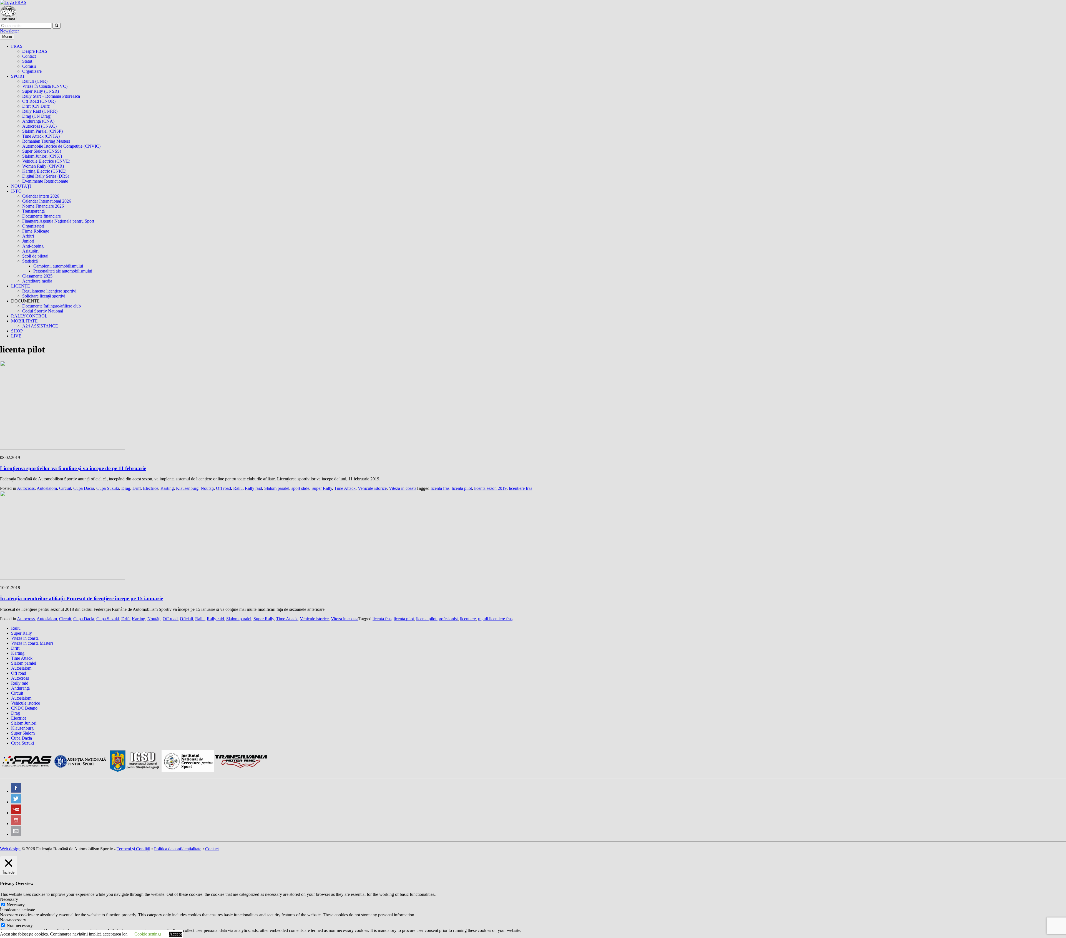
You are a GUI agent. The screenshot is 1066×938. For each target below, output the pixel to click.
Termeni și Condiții (133, 848)
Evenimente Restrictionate (45, 181)
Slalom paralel (276, 488)
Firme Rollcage (35, 231)
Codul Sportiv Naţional (42, 311)
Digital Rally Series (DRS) (45, 176)
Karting (167, 488)
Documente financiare (41, 216)
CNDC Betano (24, 708)
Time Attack (345, 488)
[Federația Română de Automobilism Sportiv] (13, 2)
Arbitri (28, 236)
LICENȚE (20, 286)
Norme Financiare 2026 (43, 206)
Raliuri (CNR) (34, 81)
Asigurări (30, 251)
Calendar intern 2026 (40, 196)
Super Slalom (23, 733)
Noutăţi (207, 488)
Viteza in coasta (402, 488)
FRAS (16, 46)
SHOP (17, 331)
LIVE (16, 336)
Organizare (32, 71)
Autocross (26, 488)
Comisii (29, 66)
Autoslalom (47, 488)
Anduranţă (20, 688)
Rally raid (253, 488)
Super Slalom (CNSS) (41, 151)
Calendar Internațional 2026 (46, 201)
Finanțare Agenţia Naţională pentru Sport (58, 221)
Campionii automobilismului (58, 266)
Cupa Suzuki (107, 488)
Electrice (150, 488)
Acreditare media (37, 281)
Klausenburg (187, 488)
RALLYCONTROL (29, 316)
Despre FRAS (34, 51)
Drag (125, 488)
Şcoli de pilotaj (35, 256)
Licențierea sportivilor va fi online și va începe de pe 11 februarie (73, 468)
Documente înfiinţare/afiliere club (51, 306)
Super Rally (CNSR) (40, 91)
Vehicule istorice (372, 488)
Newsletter (9, 31)
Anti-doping (33, 246)
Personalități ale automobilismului (62, 271)
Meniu (7, 36)
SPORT (18, 76)
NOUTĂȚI (21, 186)
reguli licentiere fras (495, 618)
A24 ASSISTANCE (40, 326)
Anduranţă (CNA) (38, 121)
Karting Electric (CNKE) (44, 171)
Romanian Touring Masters (46, 141)
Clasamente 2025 (37, 276)
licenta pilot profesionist (437, 618)
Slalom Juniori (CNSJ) (42, 156)
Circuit (65, 488)
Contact (29, 56)
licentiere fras (520, 488)
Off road (223, 488)
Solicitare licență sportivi (43, 296)
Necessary (16, 904)
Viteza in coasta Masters (32, 643)
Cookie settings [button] (147, 934)
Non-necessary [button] (13, 919)
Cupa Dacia (83, 488)
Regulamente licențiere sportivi (49, 291)
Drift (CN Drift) (36, 106)
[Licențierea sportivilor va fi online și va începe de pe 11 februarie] (62, 448)
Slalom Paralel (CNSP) (42, 131)
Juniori (28, 241)
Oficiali (186, 618)
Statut (27, 61)
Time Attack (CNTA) (41, 136)
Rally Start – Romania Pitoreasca (51, 96)
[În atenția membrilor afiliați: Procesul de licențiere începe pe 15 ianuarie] (62, 578)
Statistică (30, 261)
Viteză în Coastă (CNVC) (44, 86)
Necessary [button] (9, 899)
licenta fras (440, 488)
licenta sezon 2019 (490, 488)
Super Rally (321, 488)
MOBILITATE (24, 321)
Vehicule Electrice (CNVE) (46, 161)
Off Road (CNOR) (39, 101)
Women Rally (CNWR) (43, 166)
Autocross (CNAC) (39, 126)
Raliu (238, 488)
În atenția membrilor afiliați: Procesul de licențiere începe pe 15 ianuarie (81, 598)
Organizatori (33, 226)
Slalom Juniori (23, 723)
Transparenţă (33, 211)
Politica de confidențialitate (177, 848)
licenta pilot (462, 488)
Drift (136, 488)
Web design (10, 848)
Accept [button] (175, 934)
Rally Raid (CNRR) (39, 111)
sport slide (300, 488)
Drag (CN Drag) (36, 116)
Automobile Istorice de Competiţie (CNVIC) (61, 146)
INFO (16, 191)
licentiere (468, 618)
